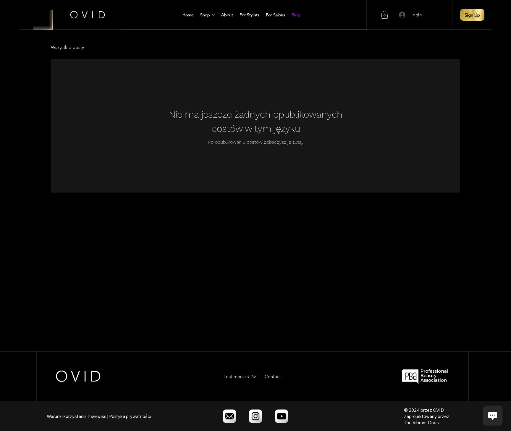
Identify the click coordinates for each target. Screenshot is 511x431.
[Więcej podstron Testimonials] (254, 376)
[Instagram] (255, 416)
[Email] (229, 416)
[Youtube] (281, 416)
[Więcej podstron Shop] (213, 14)
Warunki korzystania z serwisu (76, 416)
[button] (384, 15)
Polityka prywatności (130, 416)
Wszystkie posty (67, 47)
